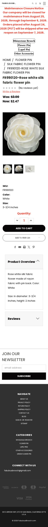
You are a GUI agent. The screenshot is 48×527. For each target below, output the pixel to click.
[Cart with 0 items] (40, 3)
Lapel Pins (24, 447)
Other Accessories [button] (24, 53)
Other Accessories (24, 450)
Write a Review (11, 91)
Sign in (19, 420)
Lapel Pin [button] (24, 49)
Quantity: (24, 213)
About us (24, 399)
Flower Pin (24, 443)
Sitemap (24, 423)
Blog (24, 416)
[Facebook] (15, 247)
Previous (4, 524)
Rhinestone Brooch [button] (24, 40)
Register (28, 420)
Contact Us (24, 413)
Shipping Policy (24, 409)
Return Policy (24, 406)
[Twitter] (29, 247)
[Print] (24, 247)
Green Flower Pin (24, 454)
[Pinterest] (33, 247)
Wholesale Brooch (24, 440)
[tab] (24, 262)
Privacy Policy (24, 402)
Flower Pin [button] (24, 45)
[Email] (19, 247)
